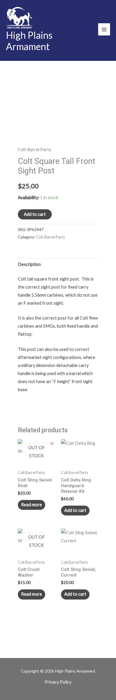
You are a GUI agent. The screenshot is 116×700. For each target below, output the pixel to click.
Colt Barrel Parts (34, 149)
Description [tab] (29, 264)
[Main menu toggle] (104, 29)
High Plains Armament (29, 40)
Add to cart (35, 214)
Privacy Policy (58, 681)
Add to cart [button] (75, 510)
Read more (31, 504)
